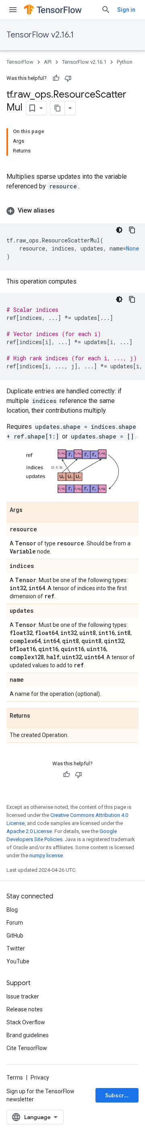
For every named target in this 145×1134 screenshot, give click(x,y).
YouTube (17, 961)
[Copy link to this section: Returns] (38, 716)
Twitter (15, 948)
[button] (72, 210)
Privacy (40, 1077)
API (48, 62)
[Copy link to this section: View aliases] (63, 210)
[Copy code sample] (132, 229)
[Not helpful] (68, 78)
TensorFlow (19, 62)
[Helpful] (56, 78)
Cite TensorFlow (26, 1048)
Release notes (24, 1009)
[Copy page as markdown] (57, 108)
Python (125, 62)
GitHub (14, 935)
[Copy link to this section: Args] (31, 510)
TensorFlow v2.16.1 (40, 35)
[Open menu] (13, 9)
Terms (14, 1077)
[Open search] (106, 10)
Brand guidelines (27, 1035)
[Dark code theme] (119, 229)
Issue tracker (22, 996)
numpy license (46, 855)
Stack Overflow (25, 1022)
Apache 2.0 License (29, 831)
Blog (12, 909)
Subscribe (119, 1095)
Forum (14, 922)
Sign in (126, 9)
